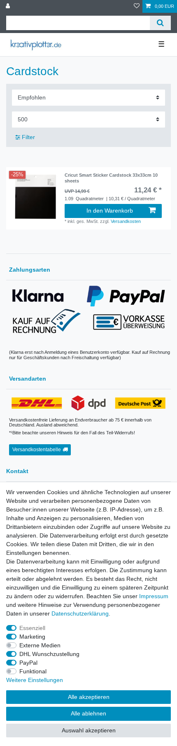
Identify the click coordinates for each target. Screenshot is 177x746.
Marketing (32, 636)
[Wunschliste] (136, 6)
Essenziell (32, 628)
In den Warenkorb (109, 210)
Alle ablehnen (88, 713)
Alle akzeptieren (88, 697)
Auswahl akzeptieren (89, 730)
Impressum (153, 596)
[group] (35, 197)
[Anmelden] (8, 6)
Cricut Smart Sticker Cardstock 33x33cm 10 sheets (111, 178)
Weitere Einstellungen (34, 680)
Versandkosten (126, 221)
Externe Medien (40, 645)
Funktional (33, 671)
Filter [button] (28, 137)
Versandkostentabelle (36, 449)
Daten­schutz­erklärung (80, 613)
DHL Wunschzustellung (49, 654)
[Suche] (160, 23)
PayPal (28, 662)
